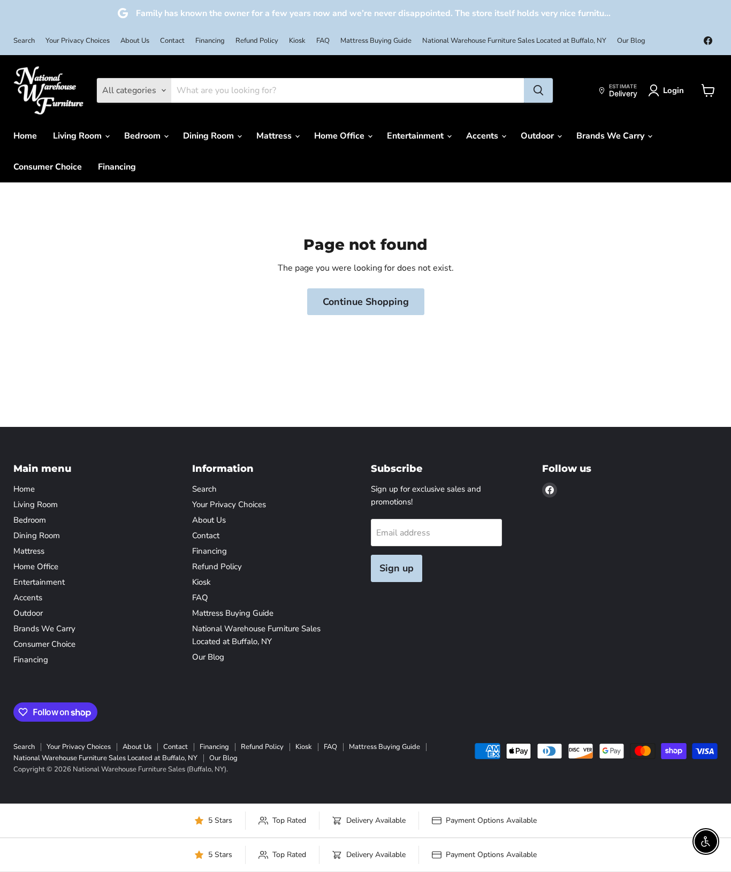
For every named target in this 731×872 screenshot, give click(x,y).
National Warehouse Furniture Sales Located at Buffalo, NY (514, 41)
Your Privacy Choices (77, 41)
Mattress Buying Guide (376, 41)
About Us (134, 41)
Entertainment (416, 136)
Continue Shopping (366, 301)
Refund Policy (256, 41)
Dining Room (209, 136)
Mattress (275, 136)
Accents (483, 136)
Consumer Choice (47, 167)
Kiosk (297, 41)
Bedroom (143, 136)
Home (25, 136)
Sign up (396, 568)
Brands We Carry (611, 136)
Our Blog (631, 41)
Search (24, 41)
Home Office (340, 136)
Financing (210, 41)
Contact (172, 41)
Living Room (78, 136)
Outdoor (538, 136)
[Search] (538, 90)
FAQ (323, 41)
